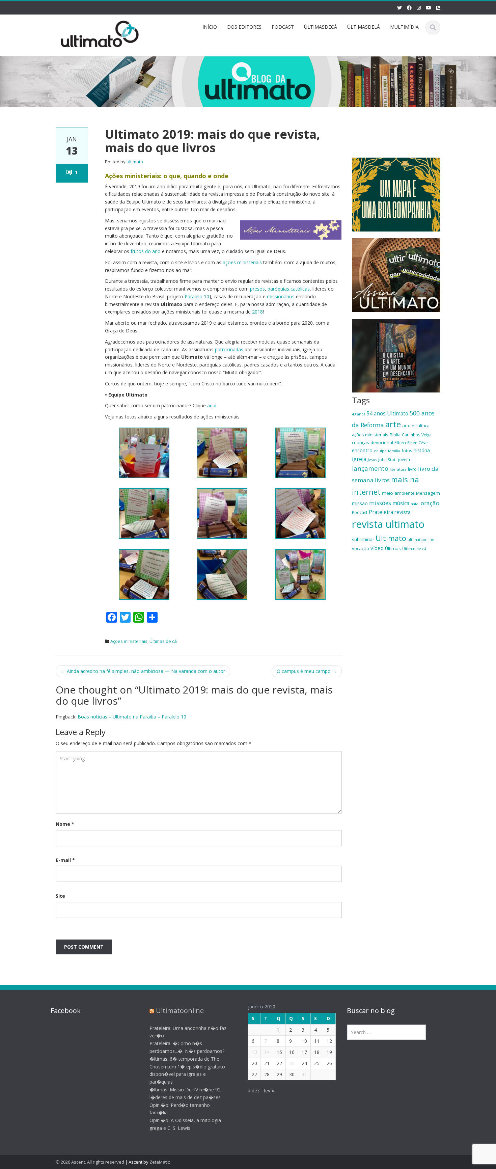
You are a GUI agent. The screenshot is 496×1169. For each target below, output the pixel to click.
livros (382, 480)
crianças (360, 442)
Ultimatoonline (180, 1010)
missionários (281, 296)
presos (257, 289)
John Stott (387, 459)
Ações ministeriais (128, 641)
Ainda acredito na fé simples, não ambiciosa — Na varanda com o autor (143, 671)
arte (393, 424)
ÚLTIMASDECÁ (320, 27)
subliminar (363, 539)
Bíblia (395, 435)
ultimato (135, 162)
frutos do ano (146, 251)
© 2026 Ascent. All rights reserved (90, 1162)
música (400, 503)
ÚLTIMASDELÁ (363, 27)
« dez (253, 1090)
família (394, 450)
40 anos (358, 414)
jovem (404, 459)
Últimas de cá (163, 641)
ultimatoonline (421, 539)
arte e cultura (416, 426)
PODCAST (283, 27)
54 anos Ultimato (387, 413)
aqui (211, 405)
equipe (380, 450)
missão (360, 503)
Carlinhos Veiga (417, 434)
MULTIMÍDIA (404, 27)
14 (267, 1052)
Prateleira (381, 512)
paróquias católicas (289, 289)
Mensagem (428, 493)
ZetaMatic (159, 1162)
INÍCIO (209, 27)
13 (254, 1052)
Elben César (417, 442)
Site (60, 896)
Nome (65, 824)
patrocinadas (229, 349)
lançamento (370, 468)
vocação (360, 548)
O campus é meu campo (307, 671)
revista (402, 512)
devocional (381, 442)
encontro (362, 450)
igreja (359, 459)
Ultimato (391, 538)
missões (380, 503)
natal (415, 503)
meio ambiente (398, 493)
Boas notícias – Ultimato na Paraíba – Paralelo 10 (132, 716)
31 (304, 1074)
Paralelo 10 (197, 296)
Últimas (393, 548)
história (422, 450)
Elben (400, 442)
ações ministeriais (242, 262)
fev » (269, 1090)
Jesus (372, 459)
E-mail (65, 860)
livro (412, 469)
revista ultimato (388, 524)
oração (430, 503)
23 (292, 1063)
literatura (398, 469)
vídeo (377, 548)
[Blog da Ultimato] (100, 33)
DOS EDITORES (244, 27)
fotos (407, 450)
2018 (257, 311)
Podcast (359, 512)
